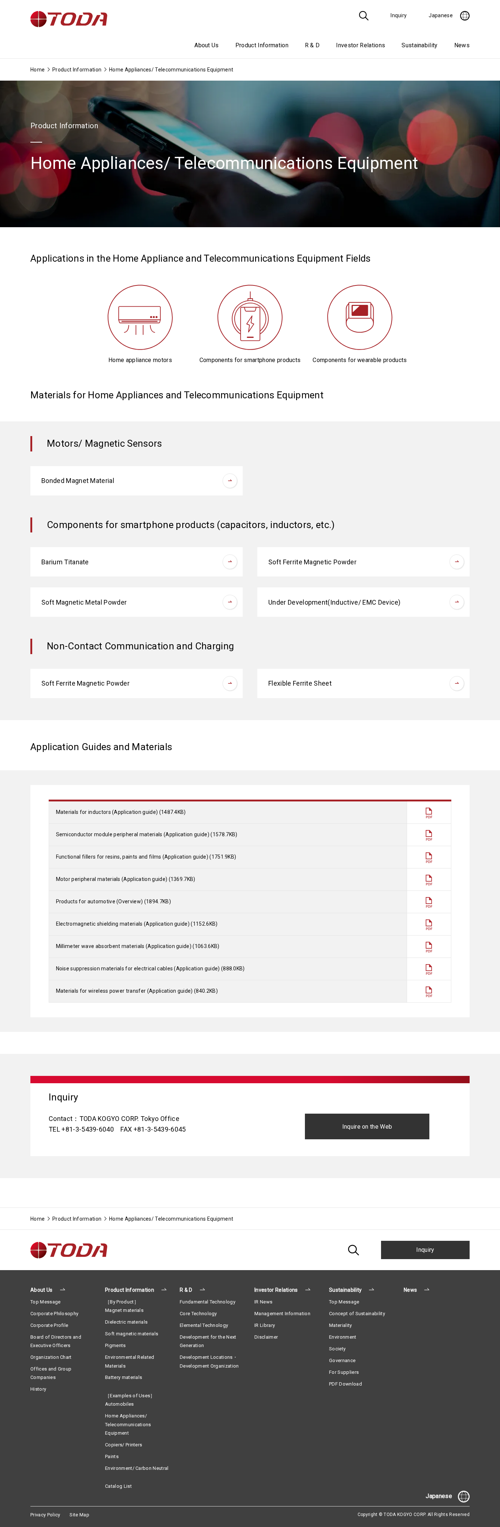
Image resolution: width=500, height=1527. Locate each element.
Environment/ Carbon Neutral (137, 1468)
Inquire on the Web (367, 1126)
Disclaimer (266, 1337)
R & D (186, 1290)
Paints (112, 1456)
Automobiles (119, 1404)
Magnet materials (124, 1310)
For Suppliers (344, 1372)
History (38, 1389)
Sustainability (345, 1290)
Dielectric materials (126, 1322)
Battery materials (123, 1377)
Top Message (45, 1302)
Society (337, 1348)
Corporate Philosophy (54, 1313)
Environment (343, 1337)
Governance (342, 1360)
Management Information (282, 1313)
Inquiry (425, 1249)
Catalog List (118, 1486)
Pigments (115, 1345)
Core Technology (198, 1313)
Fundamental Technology (207, 1302)
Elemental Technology (204, 1325)
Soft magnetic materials (131, 1333)
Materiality (340, 1325)
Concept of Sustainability (357, 1313)
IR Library (264, 1325)
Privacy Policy (45, 1514)
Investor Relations (276, 1290)
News (462, 45)
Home (37, 70)
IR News (263, 1302)
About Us (41, 1290)
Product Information (76, 70)
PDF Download (345, 1384)
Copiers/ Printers (123, 1444)
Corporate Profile (49, 1325)
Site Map (79, 1514)
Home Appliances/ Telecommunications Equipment (128, 1424)
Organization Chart (51, 1357)
